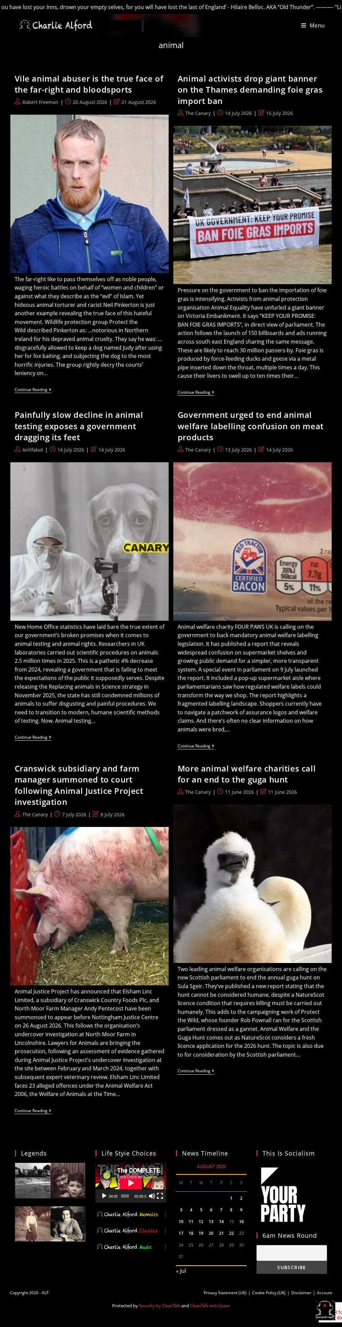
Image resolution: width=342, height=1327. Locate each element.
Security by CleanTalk (159, 1306)
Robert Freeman (40, 102)
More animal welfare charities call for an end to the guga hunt (247, 774)
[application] (131, 1183)
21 (221, 1233)
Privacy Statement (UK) (225, 1293)
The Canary (198, 113)
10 (181, 1221)
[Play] (104, 1196)
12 (201, 1221)
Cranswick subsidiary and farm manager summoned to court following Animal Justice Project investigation (79, 785)
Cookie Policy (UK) (269, 1293)
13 (211, 1221)
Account (324, 1293)
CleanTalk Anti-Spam (210, 1306)
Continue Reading (33, 390)
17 (181, 1233)
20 (211, 1233)
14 (221, 1221)
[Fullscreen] (160, 1196)
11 (191, 1221)
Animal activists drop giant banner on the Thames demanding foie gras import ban (250, 89)
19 (201, 1233)
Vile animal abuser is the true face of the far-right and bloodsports (89, 84)
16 (241, 1221)
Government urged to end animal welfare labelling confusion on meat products (251, 426)
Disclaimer (301, 1293)
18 (191, 1233)
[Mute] (152, 1196)
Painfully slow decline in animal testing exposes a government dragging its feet (79, 426)
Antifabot (32, 450)
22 (231, 1233)
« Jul (181, 1271)
